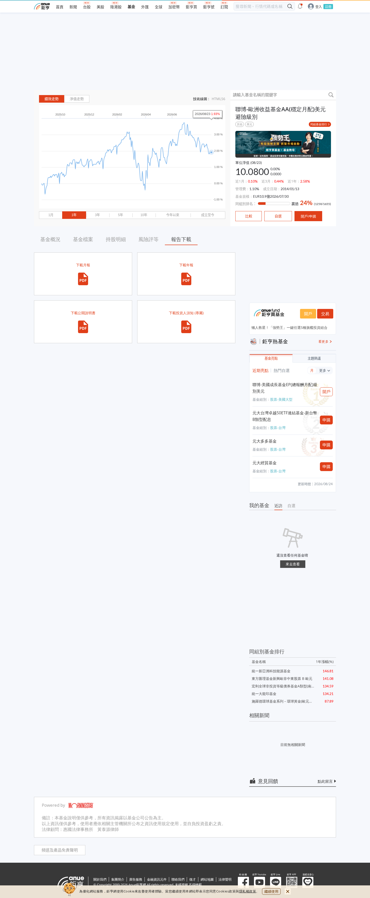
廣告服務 (135, 879)
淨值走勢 (77, 99)
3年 (97, 215)
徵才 (192, 879)
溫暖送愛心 (307, 882)
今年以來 (172, 215)
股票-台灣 (277, 427)
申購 (326, 420)
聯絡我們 (177, 879)
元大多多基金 (264, 441)
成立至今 (207, 215)
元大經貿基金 (264, 463)
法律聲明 (225, 879)
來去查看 (293, 564)
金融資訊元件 (157, 879)
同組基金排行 (318, 124)
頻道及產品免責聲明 (60, 850)
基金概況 (50, 239)
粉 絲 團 (243, 882)
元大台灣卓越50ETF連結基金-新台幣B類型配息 (284, 416)
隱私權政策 (247, 891)
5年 (120, 215)
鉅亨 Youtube (259, 882)
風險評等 (148, 239)
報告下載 (181, 239)
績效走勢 (52, 99)
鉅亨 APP (291, 882)
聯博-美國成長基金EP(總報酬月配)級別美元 (284, 388)
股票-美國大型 (281, 399)
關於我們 (99, 879)
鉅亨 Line (275, 882)
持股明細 (116, 239)
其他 (239, 124)
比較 (248, 216)
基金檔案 (83, 239)
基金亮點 (271, 358)
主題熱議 (314, 358)
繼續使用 (271, 891)
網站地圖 (207, 879)
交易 (325, 313)
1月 (50, 215)
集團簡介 (117, 879)
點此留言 (325, 781)
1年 (74, 215)
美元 (249, 124)
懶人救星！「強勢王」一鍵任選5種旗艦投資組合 (289, 327)
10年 (143, 215)
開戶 (308, 313)
